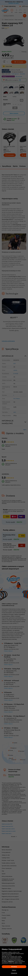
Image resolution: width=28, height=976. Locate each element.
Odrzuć (14, 970)
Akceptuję (14, 966)
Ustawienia (14, 973)
